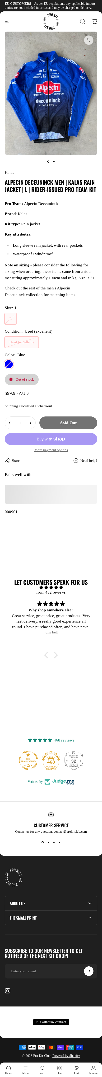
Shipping (11, 406)
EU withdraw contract (51, 1022)
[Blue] (9, 364)
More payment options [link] (51, 450)
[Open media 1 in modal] (88, 40)
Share (15, 461)
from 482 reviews (51, 592)
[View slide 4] (59, 842)
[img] (51, 587)
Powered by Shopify (66, 1056)
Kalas (9, 172)
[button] (47, 655)
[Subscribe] (88, 971)
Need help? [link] (88, 461)
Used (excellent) (21, 342)
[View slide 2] (48, 842)
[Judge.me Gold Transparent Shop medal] (28, 760)
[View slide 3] (54, 842)
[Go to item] (48, 162)
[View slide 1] (42, 842)
